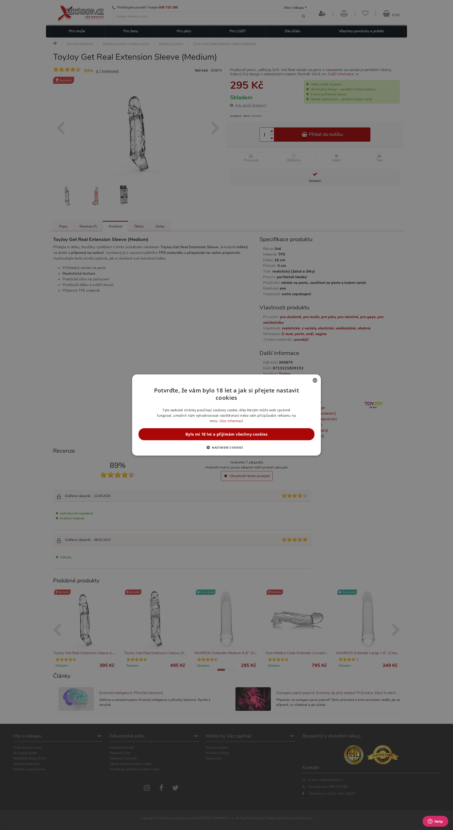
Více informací (231, 421)
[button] (226, 447)
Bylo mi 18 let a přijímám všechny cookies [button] (226, 434)
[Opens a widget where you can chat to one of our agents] (435, 822)
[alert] (226, 415)
